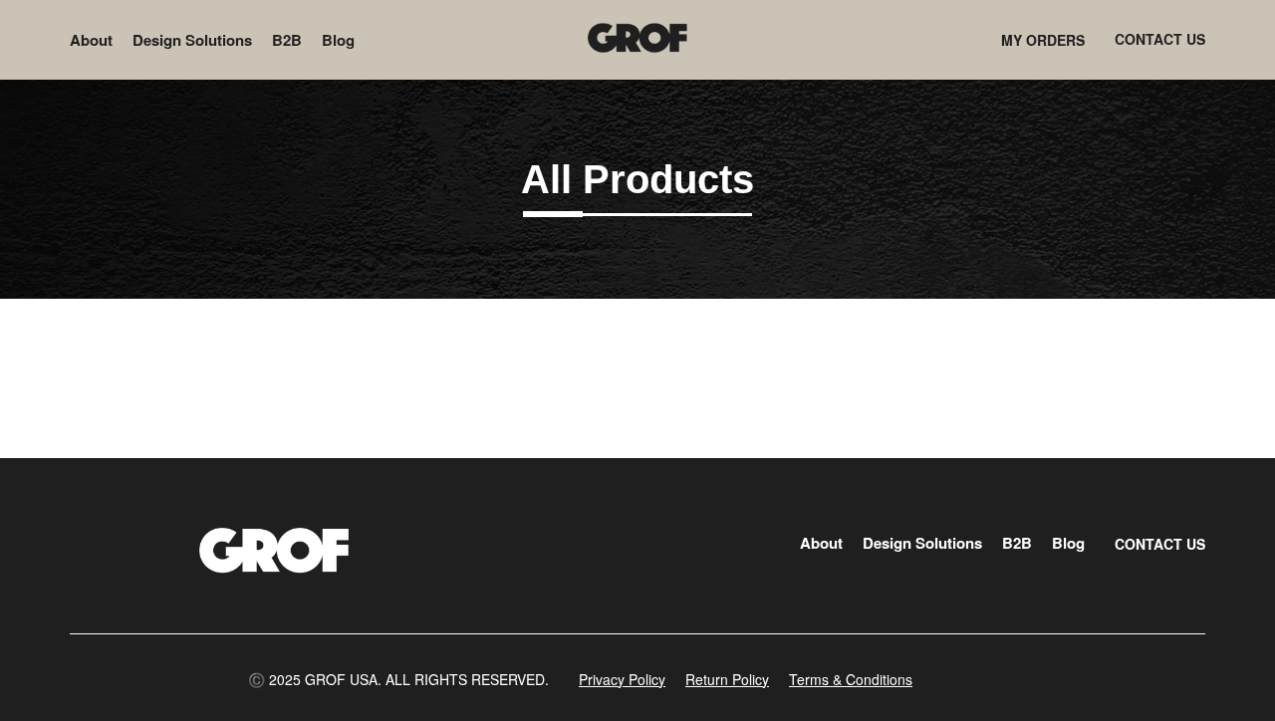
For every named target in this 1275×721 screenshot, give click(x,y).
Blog (338, 40)
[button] (398, 679)
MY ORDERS (1043, 40)
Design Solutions (192, 40)
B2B (287, 40)
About (91, 40)
